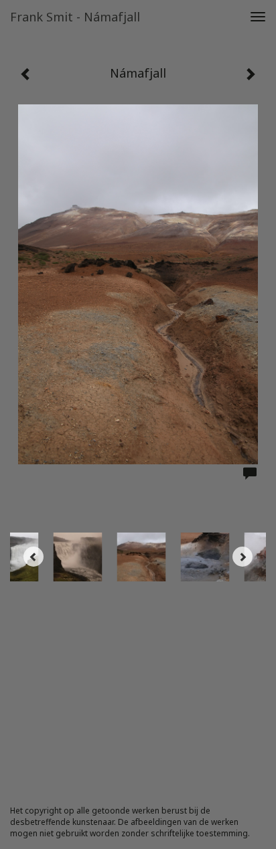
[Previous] (33, 557)
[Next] (242, 557)
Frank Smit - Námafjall (75, 17)
